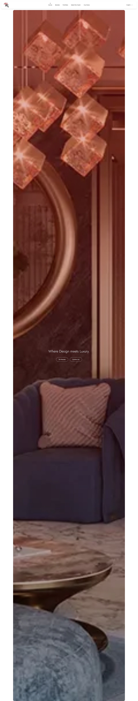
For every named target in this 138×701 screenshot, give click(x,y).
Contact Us (75, 359)
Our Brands (62, 359)
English (128, 5)
